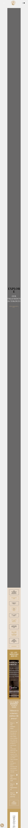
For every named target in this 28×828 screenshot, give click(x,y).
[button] (14, 725)
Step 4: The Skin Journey (13, 794)
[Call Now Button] (2, 825)
